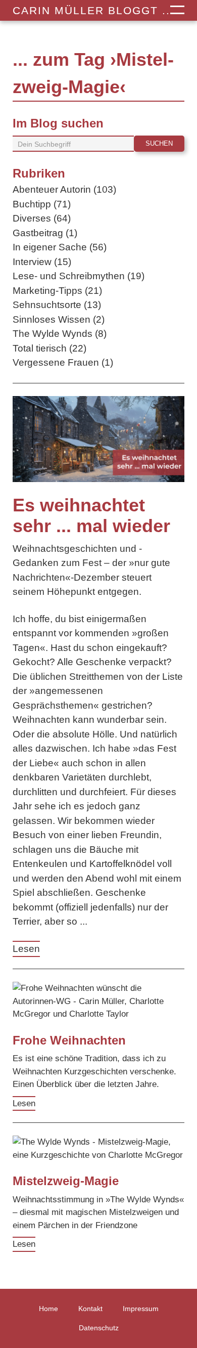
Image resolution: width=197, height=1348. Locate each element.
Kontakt (90, 1308)
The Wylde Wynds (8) (60, 333)
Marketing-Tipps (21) (57, 290)
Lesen (26, 948)
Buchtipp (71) (42, 204)
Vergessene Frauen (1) (63, 362)
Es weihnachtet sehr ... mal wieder (91, 515)
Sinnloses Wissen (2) (59, 319)
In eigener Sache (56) (60, 247)
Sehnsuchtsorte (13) (57, 304)
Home (48, 1308)
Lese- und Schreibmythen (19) (78, 276)
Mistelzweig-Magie (66, 1181)
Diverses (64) (42, 218)
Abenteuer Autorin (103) (64, 189)
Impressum (141, 1308)
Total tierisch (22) (49, 348)
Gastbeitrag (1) (45, 233)
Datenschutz (99, 1328)
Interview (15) (42, 261)
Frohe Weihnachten (69, 1040)
